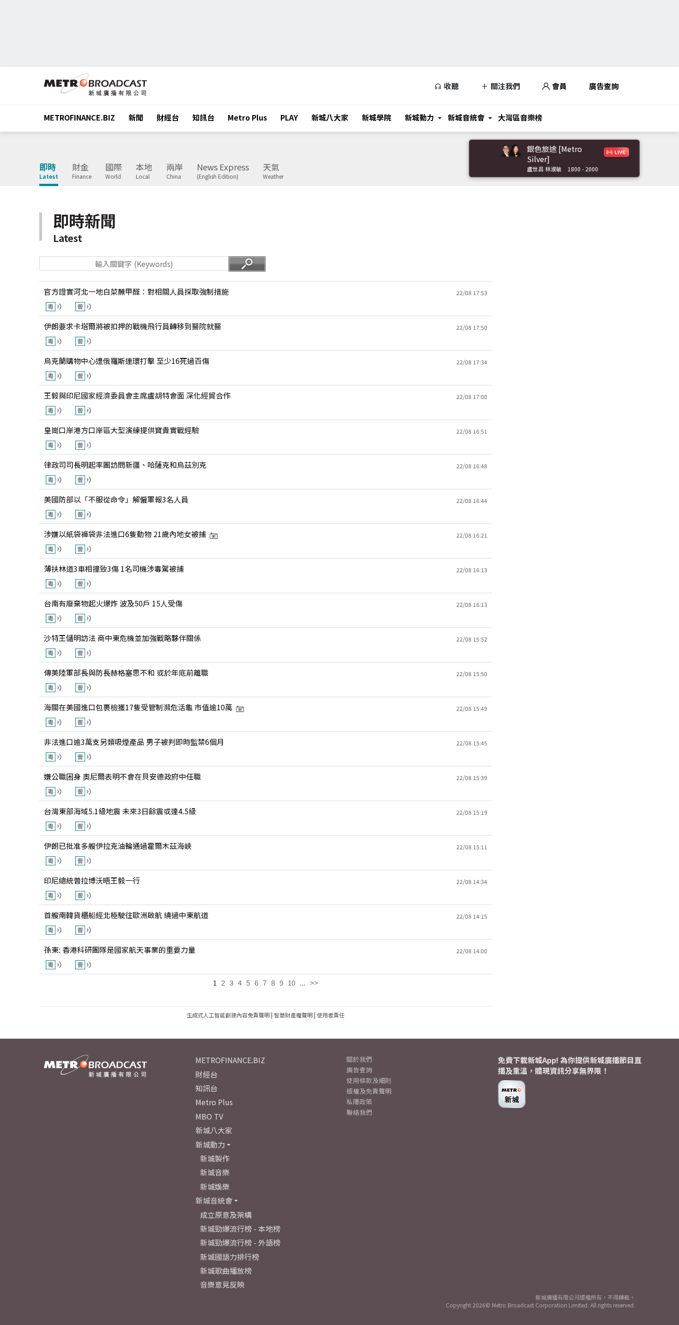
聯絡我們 (359, 1112)
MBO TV (209, 1116)
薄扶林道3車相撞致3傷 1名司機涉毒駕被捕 (114, 568)
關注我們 (504, 85)
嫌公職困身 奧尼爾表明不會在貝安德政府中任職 (122, 776)
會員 (558, 85)
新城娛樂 (215, 1186)
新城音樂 (215, 1172)
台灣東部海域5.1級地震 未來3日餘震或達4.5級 (120, 811)
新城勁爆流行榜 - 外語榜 (240, 1242)
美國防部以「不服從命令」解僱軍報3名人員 (116, 499)
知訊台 (203, 117)
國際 (113, 171)
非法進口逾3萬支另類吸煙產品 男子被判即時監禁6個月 (134, 742)
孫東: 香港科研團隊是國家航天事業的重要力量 (119, 949)
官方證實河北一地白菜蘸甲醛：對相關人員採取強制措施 (136, 291)
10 (291, 983)
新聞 (135, 117)
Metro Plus (247, 117)
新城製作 (215, 1158)
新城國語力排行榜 (229, 1256)
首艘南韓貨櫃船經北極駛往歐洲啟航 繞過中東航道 (126, 915)
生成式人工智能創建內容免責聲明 (228, 1015)
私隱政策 (359, 1101)
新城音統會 (466, 117)
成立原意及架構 (226, 1214)
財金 (81, 171)
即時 (48, 171)
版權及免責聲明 (369, 1090)
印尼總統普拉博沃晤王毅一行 (92, 880)
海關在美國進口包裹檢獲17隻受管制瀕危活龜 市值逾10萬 (138, 707)
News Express (223, 171)
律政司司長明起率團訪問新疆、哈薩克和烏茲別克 (125, 465)
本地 (144, 171)
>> (314, 983)
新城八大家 (329, 117)
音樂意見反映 (222, 1284)
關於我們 (359, 1059)
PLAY (289, 117)
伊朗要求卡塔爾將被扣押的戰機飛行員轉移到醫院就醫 (132, 326)
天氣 (273, 171)
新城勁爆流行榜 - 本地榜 (240, 1228)
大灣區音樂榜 (520, 117)
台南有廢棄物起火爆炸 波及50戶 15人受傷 (113, 603)
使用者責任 (331, 1015)
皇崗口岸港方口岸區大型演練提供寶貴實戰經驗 (121, 430)
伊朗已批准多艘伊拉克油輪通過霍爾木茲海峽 (118, 846)
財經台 (168, 117)
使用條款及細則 (369, 1080)
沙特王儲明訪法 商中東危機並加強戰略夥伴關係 (122, 638)
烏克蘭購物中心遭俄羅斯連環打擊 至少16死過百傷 (126, 361)
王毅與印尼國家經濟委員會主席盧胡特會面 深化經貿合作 (137, 395)
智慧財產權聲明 (293, 1015)
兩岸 (174, 171)
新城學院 (376, 117)
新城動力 (419, 117)
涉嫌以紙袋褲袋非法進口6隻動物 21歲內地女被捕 (125, 534)
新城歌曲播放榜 (226, 1270)
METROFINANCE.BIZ (79, 117)
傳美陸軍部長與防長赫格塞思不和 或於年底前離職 (126, 672)
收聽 (450, 85)
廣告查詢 (603, 85)
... (302, 983)
